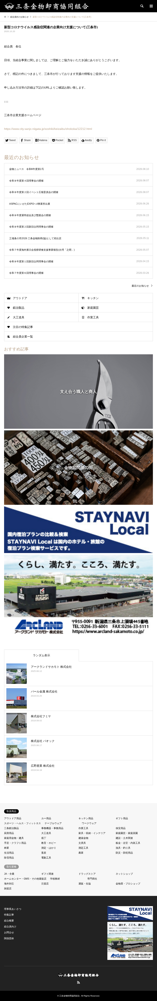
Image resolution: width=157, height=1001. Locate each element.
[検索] (142, 6)
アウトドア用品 (12, 818)
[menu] (151, 6)
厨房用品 (9, 833)
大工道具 (18, 317)
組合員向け (10, 926)
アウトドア (20, 298)
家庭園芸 (93, 307)
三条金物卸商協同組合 (69, 996)
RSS (78, 982)
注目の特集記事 (23, 327)
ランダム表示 (41, 655)
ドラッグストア (87, 873)
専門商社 (92, 878)
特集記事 (9, 914)
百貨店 (45, 883)
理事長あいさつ (12, 909)
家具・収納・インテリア (91, 833)
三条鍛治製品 (11, 828)
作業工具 (93, 317)
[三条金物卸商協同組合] (46, 6)
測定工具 (83, 847)
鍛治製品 (18, 307)
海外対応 (9, 883)
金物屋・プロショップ (128, 883)
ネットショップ (124, 873)
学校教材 (55, 878)
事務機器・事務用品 (52, 828)
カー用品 (46, 818)
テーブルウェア (53, 823)
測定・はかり (48, 847)
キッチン (93, 298)
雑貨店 (7, 888)
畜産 (43, 852)
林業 (6, 847)
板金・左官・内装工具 (128, 843)
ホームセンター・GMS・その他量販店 (25, 878)
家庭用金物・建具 (14, 838)
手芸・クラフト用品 (15, 843)
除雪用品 (9, 857)
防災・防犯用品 (124, 852)
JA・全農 (9, 873)
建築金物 (83, 838)
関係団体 (9, 938)
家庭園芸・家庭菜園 (127, 833)
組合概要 (9, 920)
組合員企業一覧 (23, 336)
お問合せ (9, 932)
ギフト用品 (122, 818)
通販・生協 (84, 883)
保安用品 (121, 828)
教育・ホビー (48, 843)
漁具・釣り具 (123, 847)
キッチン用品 (85, 818)
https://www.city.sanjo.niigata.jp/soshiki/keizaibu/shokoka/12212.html (48, 128)
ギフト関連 (47, 873)
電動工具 (46, 857)
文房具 (82, 843)
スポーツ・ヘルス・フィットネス (22, 823)
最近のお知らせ (140, 285)
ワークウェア (89, 823)
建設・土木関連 (124, 838)
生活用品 (9, 852)
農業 (80, 852)
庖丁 (43, 838)
